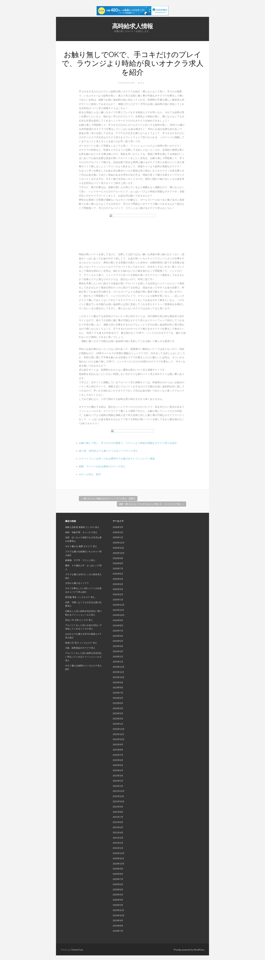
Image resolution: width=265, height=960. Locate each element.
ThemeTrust (77, 950)
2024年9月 (118, 620)
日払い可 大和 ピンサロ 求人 (79, 620)
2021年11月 (118, 796)
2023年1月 (118, 724)
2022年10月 (118, 739)
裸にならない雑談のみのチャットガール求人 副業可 (108, 498)
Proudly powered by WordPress (189, 950)
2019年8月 (118, 925)
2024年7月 (118, 630)
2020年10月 (118, 863)
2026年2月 (118, 532)
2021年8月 (118, 812)
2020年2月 (118, 905)
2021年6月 (118, 822)
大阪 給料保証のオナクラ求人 (80, 648)
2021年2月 (118, 843)
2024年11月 (118, 610)
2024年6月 (118, 636)
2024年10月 (118, 615)
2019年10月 (118, 915)
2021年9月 (118, 806)
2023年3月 (118, 713)
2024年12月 (118, 605)
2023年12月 (118, 667)
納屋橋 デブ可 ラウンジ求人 (80, 560)
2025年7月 (118, 568)
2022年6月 (118, 760)
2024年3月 (118, 651)
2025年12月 (118, 542)
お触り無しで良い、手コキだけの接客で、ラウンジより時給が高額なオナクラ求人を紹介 (128, 443)
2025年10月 (118, 553)
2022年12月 (118, 729)
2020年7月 (118, 879)
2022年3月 (118, 775)
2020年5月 (118, 889)
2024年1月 (118, 661)
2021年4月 (118, 832)
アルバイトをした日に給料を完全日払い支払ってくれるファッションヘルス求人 (83, 657)
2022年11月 (118, 734)
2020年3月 (118, 900)
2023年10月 (118, 677)
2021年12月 (118, 791)
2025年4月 (118, 584)
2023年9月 (118, 682)
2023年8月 (118, 687)
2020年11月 (118, 858)
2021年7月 (118, 817)
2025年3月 (118, 589)
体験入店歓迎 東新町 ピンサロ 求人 (82, 527)
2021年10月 (118, 801)
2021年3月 (118, 838)
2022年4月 (118, 770)
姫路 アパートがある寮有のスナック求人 (102, 466)
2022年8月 (118, 749)
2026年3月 (118, 527)
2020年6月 (118, 884)
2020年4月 (118, 894)
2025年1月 (118, 599)
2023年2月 (118, 718)
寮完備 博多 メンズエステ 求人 (80, 597)
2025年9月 (118, 558)
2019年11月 (118, 910)
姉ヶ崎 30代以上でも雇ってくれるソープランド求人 (108, 451)
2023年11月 (118, 672)
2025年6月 (118, 574)
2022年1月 (118, 786)
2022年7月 (118, 755)
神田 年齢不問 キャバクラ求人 (81, 532)
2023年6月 (118, 698)
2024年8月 (118, 625)
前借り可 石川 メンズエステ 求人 (81, 643)
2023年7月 (118, 693)
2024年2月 (118, 656)
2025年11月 (118, 548)
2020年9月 (118, 868)
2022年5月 (118, 765)
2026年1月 (118, 537)
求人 (142, 83)
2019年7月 (118, 931)
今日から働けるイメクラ (77, 583)
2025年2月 (118, 594)
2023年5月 (118, 703)
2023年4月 (118, 708)
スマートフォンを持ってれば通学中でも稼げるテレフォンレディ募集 (117, 458)
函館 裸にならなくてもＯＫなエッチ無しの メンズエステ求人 (151, 504)
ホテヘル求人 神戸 (90, 474)
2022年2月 (118, 781)
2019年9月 (118, 920)
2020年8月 (118, 874)
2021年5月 (118, 827)
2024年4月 (118, 646)
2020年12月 (118, 853)
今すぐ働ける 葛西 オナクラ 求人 (81, 546)
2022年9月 (118, 744)
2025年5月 (118, 579)
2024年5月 (118, 641)
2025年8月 (118, 563)
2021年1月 (118, 848)
